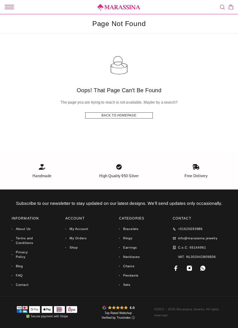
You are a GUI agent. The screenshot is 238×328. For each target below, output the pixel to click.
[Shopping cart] (230, 7)
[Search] (222, 7)
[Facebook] (176, 268)
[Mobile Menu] (9, 7)
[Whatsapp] (203, 268)
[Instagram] (189, 268)
